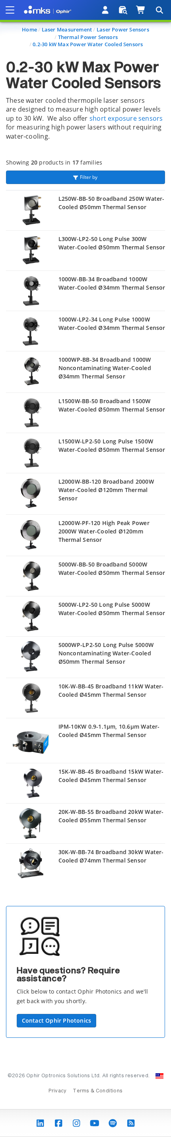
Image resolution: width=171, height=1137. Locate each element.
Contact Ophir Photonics (56, 1020)
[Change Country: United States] (159, 1076)
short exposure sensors (126, 118)
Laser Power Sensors (123, 29)
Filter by (89, 177)
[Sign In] (105, 10)
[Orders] (123, 10)
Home (29, 29)
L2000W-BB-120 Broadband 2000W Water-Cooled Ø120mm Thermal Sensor (106, 490)
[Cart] (141, 10)
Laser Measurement (67, 29)
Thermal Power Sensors (88, 37)
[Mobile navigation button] (10, 10)
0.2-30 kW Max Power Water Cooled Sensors (88, 44)
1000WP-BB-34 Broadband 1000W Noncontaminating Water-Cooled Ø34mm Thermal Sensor (104, 368)
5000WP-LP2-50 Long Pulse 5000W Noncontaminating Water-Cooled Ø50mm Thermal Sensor (106, 653)
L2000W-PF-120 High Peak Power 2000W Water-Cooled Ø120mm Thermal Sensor (104, 531)
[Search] (159, 10)
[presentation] (85, 568)
